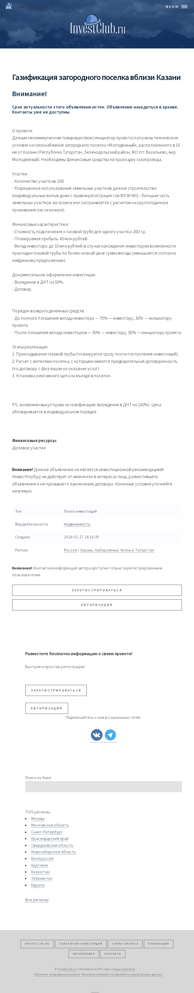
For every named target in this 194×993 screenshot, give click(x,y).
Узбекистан (41, 878)
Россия (70, 550)
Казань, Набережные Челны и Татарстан (117, 550)
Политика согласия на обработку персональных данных (121, 974)
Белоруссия (42, 858)
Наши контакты (124, 969)
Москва (37, 818)
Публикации (158, 943)
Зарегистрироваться (97, 590)
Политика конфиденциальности (57, 974)
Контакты (112, 953)
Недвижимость (77, 524)
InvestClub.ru (37, 943)
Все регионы (36, 899)
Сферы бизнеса (125, 943)
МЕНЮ (172, 7)
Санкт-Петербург (47, 831)
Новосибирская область (53, 851)
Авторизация (97, 605)
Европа (37, 885)
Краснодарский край (49, 838)
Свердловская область (52, 845)
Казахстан (40, 871)
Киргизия (39, 865)
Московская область (50, 824)
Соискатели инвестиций (81, 943)
